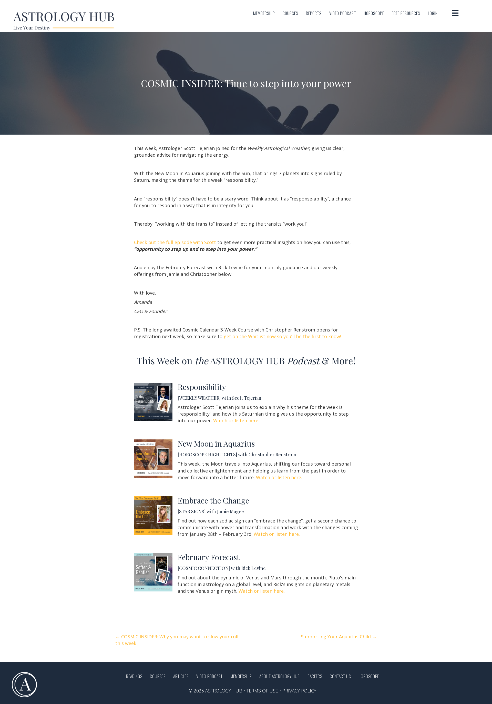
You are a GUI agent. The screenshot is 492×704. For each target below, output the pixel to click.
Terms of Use (262, 691)
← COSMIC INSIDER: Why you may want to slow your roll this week (176, 639)
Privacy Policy (299, 691)
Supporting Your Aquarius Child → (339, 636)
